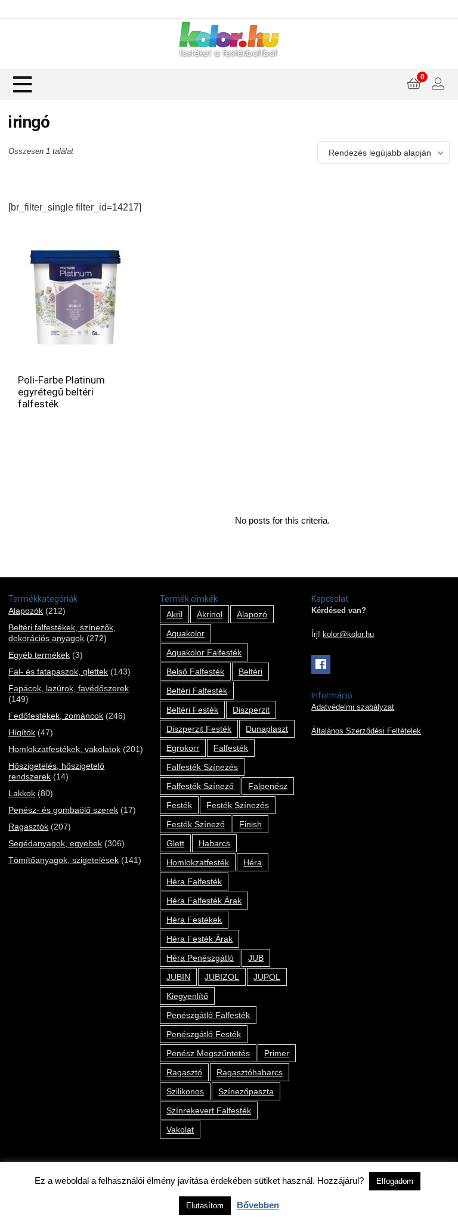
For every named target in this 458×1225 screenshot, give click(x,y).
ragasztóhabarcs (249, 1072)
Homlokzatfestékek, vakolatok (64, 749)
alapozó (252, 614)
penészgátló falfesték (208, 1015)
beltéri (250, 671)
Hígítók (21, 732)
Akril (174, 614)
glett (175, 843)
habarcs (214, 843)
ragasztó (184, 1072)
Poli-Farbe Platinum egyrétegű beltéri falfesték (61, 392)
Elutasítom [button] (205, 1205)
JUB (256, 958)
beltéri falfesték (196, 690)
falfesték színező (200, 786)
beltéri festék (192, 709)
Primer (276, 1053)
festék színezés (237, 805)
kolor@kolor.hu (348, 634)
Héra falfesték (194, 881)
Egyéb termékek (39, 655)
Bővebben (258, 1205)
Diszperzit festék (198, 729)
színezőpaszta (246, 1091)
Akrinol (209, 614)
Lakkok (21, 793)
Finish (250, 824)
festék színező (195, 824)
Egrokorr (182, 748)
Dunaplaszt (267, 729)
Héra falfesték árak (204, 900)
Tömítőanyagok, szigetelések (63, 860)
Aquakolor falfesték (204, 652)
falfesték (230, 748)
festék (179, 805)
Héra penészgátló (200, 958)
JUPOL (266, 977)
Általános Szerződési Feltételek (366, 731)
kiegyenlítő (187, 996)
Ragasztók (28, 826)
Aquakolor (185, 633)
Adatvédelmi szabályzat (352, 707)
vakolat (180, 1129)
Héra (252, 862)
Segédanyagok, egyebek (55, 843)
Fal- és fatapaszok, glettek (58, 671)
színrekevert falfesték (208, 1110)
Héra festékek (194, 919)
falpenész (267, 786)
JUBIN (178, 977)
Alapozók (25, 610)
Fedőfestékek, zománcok (55, 715)
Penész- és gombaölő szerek (63, 810)
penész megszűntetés (208, 1053)
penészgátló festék (203, 1034)
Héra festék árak (199, 939)
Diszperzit (251, 709)
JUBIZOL (222, 977)
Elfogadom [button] (394, 1181)
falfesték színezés (202, 767)
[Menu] (22, 84)
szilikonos (185, 1091)
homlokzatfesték (197, 862)
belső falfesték (195, 671)
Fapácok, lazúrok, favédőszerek (68, 688)
